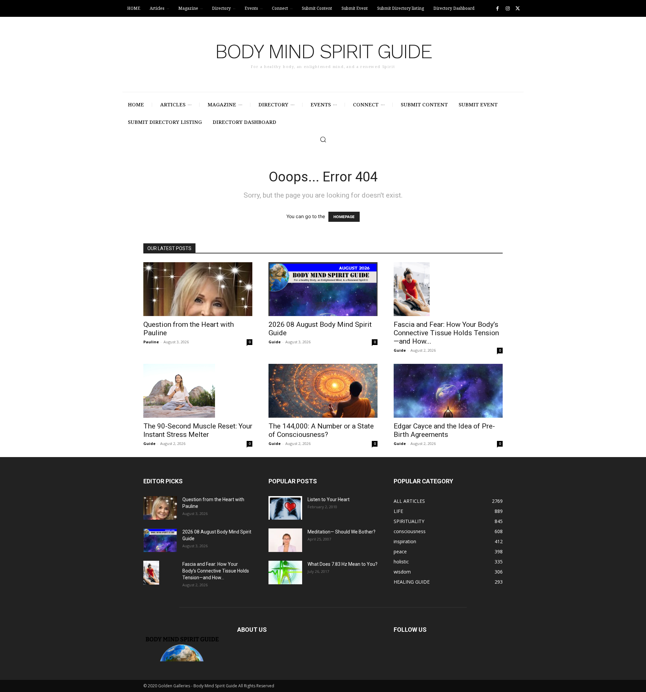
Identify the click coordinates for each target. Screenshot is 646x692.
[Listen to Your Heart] (285, 508)
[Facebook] (497, 8)
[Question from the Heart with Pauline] (197, 289)
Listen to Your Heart (329, 499)
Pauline (151, 341)
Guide (274, 341)
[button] (323, 139)
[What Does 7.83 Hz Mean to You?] (285, 572)
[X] (518, 8)
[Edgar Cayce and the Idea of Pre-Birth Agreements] (448, 391)
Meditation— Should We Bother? (341, 531)
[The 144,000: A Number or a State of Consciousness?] (323, 391)
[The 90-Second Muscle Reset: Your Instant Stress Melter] (197, 391)
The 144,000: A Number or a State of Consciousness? (321, 430)
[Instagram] (507, 8)
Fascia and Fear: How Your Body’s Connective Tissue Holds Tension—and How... (446, 332)
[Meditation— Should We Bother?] (285, 540)
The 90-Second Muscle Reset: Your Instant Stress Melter (197, 430)
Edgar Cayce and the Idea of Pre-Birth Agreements (444, 430)
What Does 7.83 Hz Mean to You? (343, 564)
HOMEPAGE (344, 216)
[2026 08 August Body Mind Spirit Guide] (323, 289)
